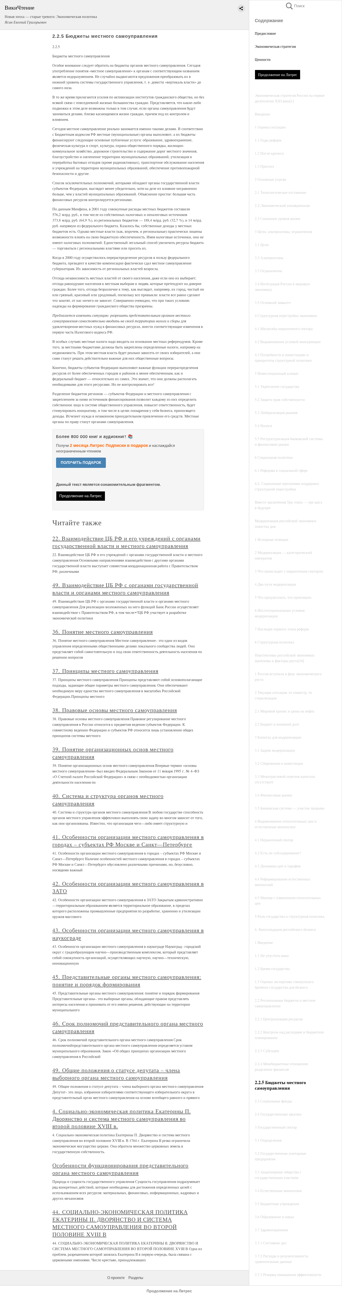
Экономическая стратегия (275, 46)
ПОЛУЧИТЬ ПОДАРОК (81, 463)
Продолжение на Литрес (277, 74)
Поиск (294, 6)
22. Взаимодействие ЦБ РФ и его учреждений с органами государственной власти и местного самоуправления (126, 542)
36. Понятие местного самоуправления (102, 631)
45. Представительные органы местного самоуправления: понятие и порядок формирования (126, 980)
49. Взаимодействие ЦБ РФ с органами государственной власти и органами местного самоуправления (125, 588)
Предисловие (265, 33)
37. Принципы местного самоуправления (105, 671)
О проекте (116, 1278)
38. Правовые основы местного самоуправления (114, 710)
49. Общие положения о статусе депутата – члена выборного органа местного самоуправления (116, 1073)
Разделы (135, 1278)
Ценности (263, 59)
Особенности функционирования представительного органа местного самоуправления (120, 1168)
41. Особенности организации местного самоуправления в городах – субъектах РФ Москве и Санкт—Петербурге (128, 840)
